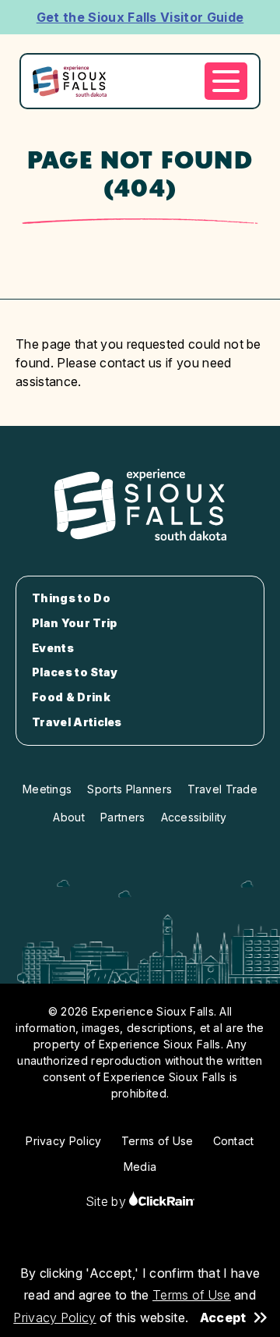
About (69, 817)
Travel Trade (222, 789)
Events (53, 648)
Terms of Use (191, 1295)
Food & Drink (71, 697)
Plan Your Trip (74, 623)
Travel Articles (77, 722)
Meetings (47, 789)
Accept (223, 1317)
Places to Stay (74, 672)
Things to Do (71, 598)
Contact (233, 1140)
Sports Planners (129, 789)
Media (140, 1166)
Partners (122, 817)
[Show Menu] (226, 81)
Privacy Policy (54, 1317)
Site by (108, 1201)
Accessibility (194, 817)
